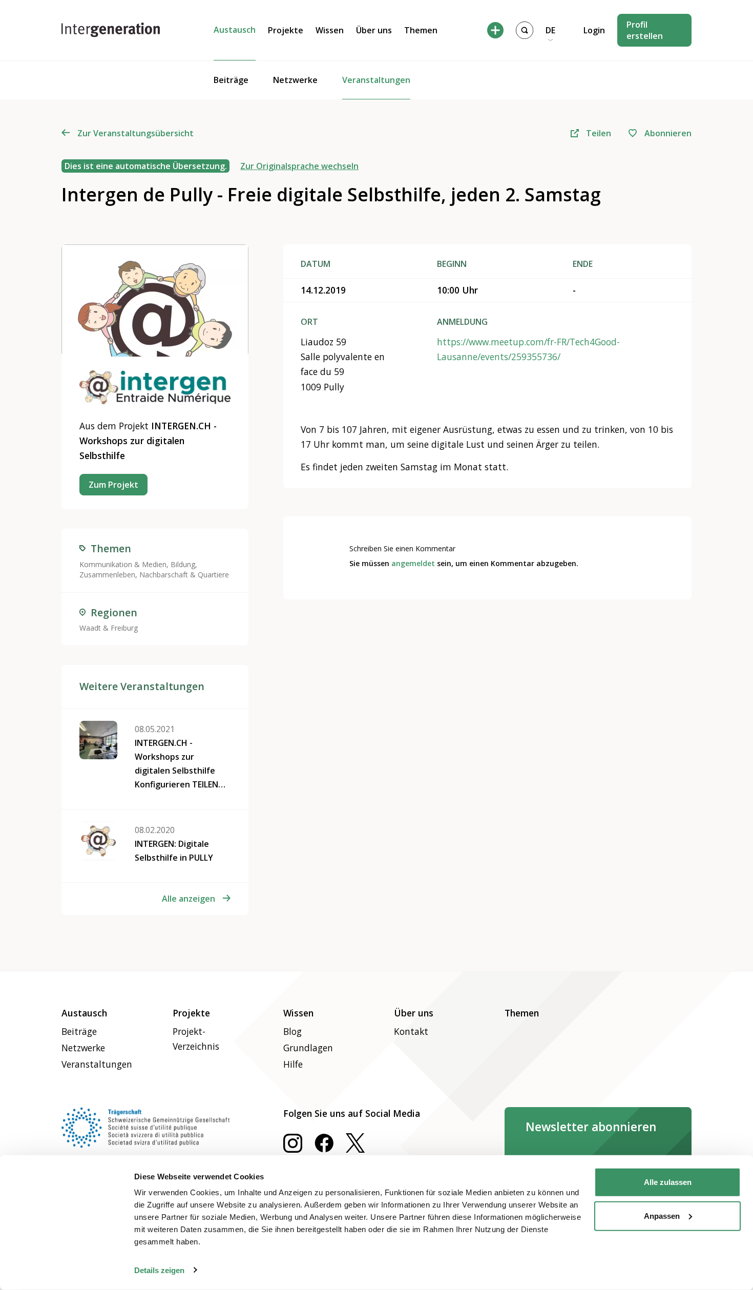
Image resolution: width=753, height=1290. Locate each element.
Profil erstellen (644, 30)
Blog (292, 1031)
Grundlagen (308, 1048)
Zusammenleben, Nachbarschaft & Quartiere (154, 574)
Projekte (285, 30)
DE (550, 30)
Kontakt (411, 1031)
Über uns (374, 30)
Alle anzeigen (188, 898)
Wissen (330, 30)
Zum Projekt (113, 484)
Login (594, 30)
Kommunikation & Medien (122, 564)
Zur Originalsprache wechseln (299, 166)
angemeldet (413, 563)
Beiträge (231, 80)
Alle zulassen (668, 1182)
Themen (420, 30)
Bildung (183, 564)
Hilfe (293, 1064)
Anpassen (662, 1215)
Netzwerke (295, 80)
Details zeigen (159, 1269)
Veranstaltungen (376, 80)
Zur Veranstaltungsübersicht (135, 133)
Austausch (235, 29)
